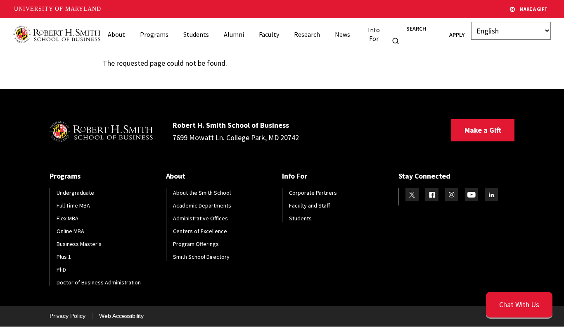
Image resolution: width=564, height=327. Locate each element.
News (342, 34)
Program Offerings (196, 244)
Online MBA (70, 231)
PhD (61, 269)
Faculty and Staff (309, 205)
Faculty (269, 34)
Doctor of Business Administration (99, 282)
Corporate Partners (313, 192)
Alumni (234, 34)
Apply (456, 34)
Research (307, 34)
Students (196, 34)
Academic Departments (202, 205)
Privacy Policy (67, 316)
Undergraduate (75, 192)
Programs (154, 34)
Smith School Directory (201, 256)
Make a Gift (482, 130)
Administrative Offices (200, 218)
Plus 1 (64, 256)
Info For (374, 34)
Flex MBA (67, 218)
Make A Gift (533, 9)
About (116, 34)
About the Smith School (202, 192)
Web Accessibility (121, 316)
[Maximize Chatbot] (552, 111)
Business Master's (79, 244)
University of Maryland (57, 9)
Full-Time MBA (73, 205)
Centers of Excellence (200, 231)
